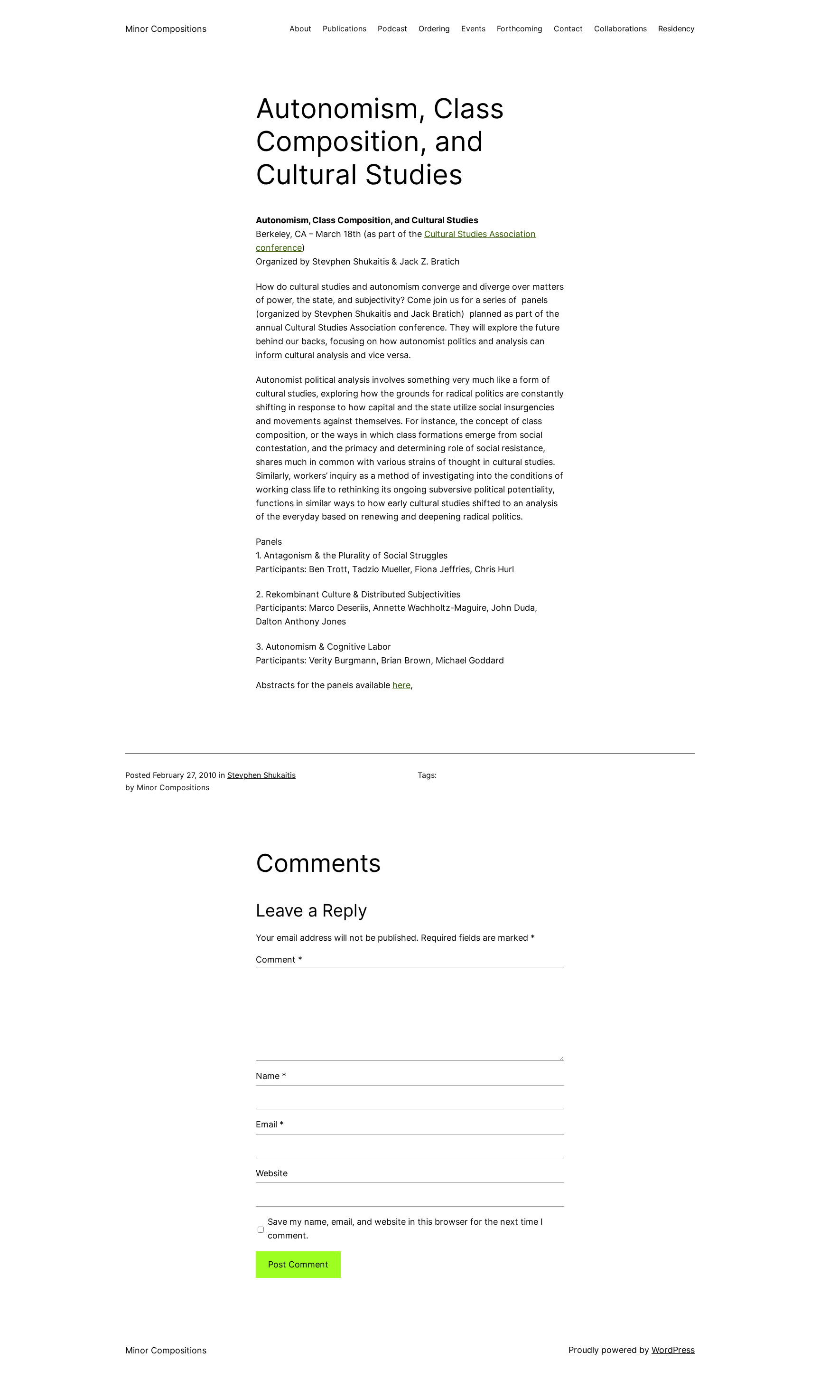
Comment (279, 959)
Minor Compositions (165, 29)
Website (272, 1173)
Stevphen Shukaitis (261, 775)
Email (270, 1124)
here (401, 685)
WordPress (673, 1350)
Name (271, 1076)
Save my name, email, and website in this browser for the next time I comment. (405, 1228)
